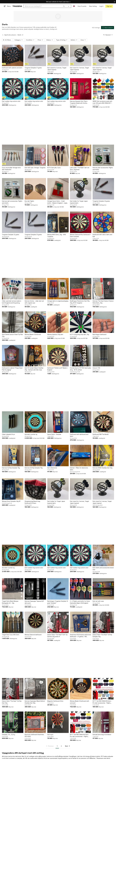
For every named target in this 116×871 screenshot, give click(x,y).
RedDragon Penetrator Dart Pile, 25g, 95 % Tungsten (80, 302)
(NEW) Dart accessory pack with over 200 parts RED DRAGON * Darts (102, 102)
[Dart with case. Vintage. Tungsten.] (35, 155)
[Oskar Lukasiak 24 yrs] (12, 422)
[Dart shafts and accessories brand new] (103, 555)
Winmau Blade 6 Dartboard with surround (79, 702)
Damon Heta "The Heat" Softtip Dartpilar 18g (102, 635)
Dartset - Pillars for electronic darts (79, 468)
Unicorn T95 (96, 368)
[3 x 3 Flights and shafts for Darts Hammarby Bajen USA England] (80, 589)
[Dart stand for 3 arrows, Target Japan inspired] (58, 55)
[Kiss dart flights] (35, 188)
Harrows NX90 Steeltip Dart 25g (102, 468)
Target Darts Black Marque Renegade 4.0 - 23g (10, 602)
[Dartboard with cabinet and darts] (12, 55)
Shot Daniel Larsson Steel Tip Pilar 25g (12, 335)
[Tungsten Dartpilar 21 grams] (35, 55)
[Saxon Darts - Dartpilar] (58, 422)
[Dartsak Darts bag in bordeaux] (103, 722)
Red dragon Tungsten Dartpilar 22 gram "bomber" (57, 602)
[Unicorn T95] (103, 355)
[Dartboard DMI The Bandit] (103, 422)
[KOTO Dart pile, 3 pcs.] (58, 155)
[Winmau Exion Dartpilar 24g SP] (12, 489)
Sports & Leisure (10, 35)
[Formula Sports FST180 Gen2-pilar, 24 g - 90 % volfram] (80, 355)
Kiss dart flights (29, 201)
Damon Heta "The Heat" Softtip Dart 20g (11, 702)
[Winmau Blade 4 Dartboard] (35, 322)
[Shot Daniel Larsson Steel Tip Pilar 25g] (12, 322)
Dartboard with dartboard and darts (79, 435)
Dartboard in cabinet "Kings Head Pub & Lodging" (12, 369)
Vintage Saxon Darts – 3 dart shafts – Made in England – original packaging (57, 202)
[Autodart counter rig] (35, 422)
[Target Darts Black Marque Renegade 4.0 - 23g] (12, 589)
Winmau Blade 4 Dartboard (33, 334)
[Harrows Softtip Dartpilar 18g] (12, 455)
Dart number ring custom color (11, 101)
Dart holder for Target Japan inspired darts (79, 202)
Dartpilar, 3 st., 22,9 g (8, 734)
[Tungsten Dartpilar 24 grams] (103, 188)
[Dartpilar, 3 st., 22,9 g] (12, 722)
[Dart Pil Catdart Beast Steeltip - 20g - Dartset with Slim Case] (35, 355)
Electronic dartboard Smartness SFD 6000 (34, 735)
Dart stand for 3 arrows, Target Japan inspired (56, 68)
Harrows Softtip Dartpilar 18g (11, 468)
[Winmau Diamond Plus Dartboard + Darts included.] (80, 222)
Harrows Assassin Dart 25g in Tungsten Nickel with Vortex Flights (78, 102)
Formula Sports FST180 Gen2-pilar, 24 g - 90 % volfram (80, 369)
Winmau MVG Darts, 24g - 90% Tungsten (56, 235)
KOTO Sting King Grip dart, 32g (79, 334)
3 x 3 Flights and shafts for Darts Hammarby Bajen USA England (80, 602)
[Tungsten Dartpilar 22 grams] (12, 222)
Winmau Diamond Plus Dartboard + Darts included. (80, 235)
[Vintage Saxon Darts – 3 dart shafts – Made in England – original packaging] (58, 188)
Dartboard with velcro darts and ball (102, 235)
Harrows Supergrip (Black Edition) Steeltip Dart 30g (35, 702)
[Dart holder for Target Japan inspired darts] (80, 188)
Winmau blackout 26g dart (55, 334)
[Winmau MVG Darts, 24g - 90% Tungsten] (58, 222)
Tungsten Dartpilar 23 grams (33, 234)
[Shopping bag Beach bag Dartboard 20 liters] (35, 489)
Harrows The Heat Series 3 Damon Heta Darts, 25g (103, 302)
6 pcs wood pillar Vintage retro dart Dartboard (11, 168)
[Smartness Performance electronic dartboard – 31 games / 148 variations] (80, 622)
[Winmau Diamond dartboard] (35, 622)
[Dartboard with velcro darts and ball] (103, 222)
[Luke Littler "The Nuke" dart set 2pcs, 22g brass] (80, 155)
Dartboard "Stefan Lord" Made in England (57, 369)
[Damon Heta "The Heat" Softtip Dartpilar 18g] (103, 622)
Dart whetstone (52, 468)
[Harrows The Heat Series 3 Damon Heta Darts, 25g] (103, 288)
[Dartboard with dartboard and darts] (80, 422)
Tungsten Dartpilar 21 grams (33, 67)
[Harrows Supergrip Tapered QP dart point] (35, 589)
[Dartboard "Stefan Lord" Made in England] (58, 355)
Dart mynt (50, 734)
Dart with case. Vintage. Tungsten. (35, 167)
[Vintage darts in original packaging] (58, 288)
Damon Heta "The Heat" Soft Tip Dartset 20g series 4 (57, 635)
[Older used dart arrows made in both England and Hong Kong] (12, 288)
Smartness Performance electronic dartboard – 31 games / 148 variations (80, 635)
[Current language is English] (74, 6)
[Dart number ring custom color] (12, 89)
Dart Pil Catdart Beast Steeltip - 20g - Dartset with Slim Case (34, 369)
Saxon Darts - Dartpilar (54, 434)
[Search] (64, 6)
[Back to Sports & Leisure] (2, 35)
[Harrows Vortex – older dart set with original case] (35, 288)
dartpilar (65, 756)
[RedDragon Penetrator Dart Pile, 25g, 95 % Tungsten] (80, 288)
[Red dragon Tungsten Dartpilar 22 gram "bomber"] (58, 589)
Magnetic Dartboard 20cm (55, 701)
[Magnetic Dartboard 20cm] (58, 688)
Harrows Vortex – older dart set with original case (34, 302)
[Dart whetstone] (58, 455)
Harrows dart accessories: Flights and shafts (103, 168)
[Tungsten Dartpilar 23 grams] (35, 222)
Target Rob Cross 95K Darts (10, 634)
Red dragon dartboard (99, 334)
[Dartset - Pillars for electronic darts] (80, 455)
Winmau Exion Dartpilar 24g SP (11, 501)
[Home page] (17, 6)
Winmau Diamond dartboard (33, 634)
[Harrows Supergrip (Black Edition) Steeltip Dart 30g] (35, 688)
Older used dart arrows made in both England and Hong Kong (11, 302)
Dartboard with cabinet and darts (12, 67)
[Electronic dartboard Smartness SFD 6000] (35, 722)
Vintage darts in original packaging (57, 301)
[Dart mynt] (58, 722)
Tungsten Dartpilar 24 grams (101, 201)
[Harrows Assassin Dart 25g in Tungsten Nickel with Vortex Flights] (80, 89)
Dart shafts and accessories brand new (103, 568)
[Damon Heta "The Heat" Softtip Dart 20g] (12, 688)
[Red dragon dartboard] (103, 322)
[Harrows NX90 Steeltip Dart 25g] (103, 455)
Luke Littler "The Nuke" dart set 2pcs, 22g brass (79, 168)
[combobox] (44, 6)
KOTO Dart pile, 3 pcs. (54, 167)
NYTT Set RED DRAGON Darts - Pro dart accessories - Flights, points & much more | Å (102, 702)
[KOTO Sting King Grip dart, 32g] (80, 322)
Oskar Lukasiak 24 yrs (8, 434)
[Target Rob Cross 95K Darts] (12, 622)
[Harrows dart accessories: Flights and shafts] (103, 155)
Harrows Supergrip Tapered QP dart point (34, 602)
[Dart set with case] (103, 589)
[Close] (114, 2)
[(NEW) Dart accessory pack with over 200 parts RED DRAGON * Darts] (103, 89)
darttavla (18, 756)
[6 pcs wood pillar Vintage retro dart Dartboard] (12, 155)
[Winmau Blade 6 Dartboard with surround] (80, 688)
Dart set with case (98, 601)
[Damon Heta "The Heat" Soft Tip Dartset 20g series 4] (58, 622)
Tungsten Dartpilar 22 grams (10, 234)
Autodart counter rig (31, 434)
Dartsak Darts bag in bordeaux (102, 734)
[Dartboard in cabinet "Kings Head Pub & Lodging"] (12, 355)
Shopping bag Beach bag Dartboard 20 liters (32, 502)
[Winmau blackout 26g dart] (58, 322)
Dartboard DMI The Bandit (101, 434)
